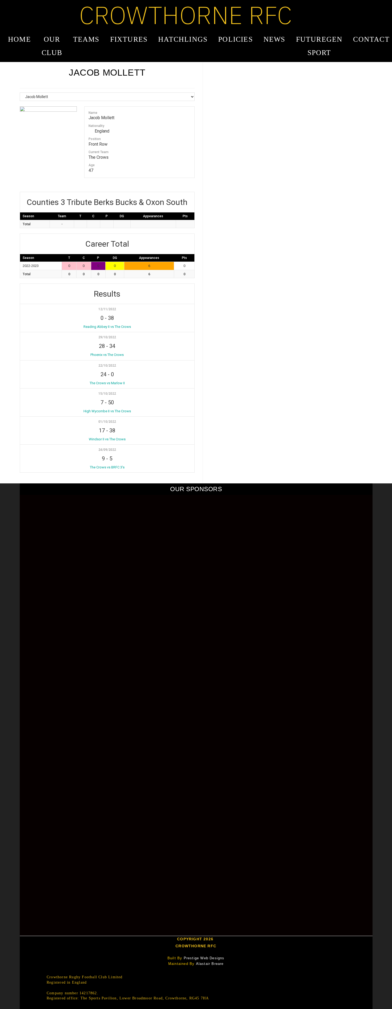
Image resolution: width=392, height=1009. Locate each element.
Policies (235, 39)
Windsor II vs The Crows (107, 439)
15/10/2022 (107, 393)
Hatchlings (182, 39)
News (274, 39)
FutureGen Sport (319, 46)
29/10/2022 (107, 337)
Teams (86, 39)
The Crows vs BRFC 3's (107, 467)
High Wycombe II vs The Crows (107, 411)
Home (19, 39)
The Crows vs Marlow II (107, 383)
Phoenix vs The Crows (107, 355)
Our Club (52, 46)
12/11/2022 (107, 309)
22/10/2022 (107, 365)
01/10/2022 (107, 422)
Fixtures (129, 39)
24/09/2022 (107, 450)
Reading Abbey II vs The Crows (107, 327)
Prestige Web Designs (204, 958)
